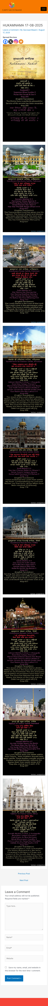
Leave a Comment (11, 30)
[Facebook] (5, 41)
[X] (10, 41)
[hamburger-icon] (44, 9)
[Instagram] (15, 41)
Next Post (24, 880)
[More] (21, 41)
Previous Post (24, 874)
